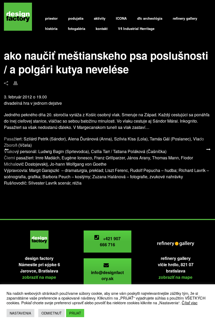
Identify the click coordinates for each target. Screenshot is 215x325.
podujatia (75, 18)
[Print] (18, 83)
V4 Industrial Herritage (136, 28)
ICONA (121, 18)
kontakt (102, 28)
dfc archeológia (149, 18)
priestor (51, 18)
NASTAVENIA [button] (20, 313)
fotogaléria (76, 28)
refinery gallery (185, 18)
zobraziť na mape (39, 277)
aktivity (99, 18)
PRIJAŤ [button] (75, 313)
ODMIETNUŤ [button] (51, 313)
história (51, 28)
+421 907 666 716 (110, 241)
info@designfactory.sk (107, 275)
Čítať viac (189, 302)
